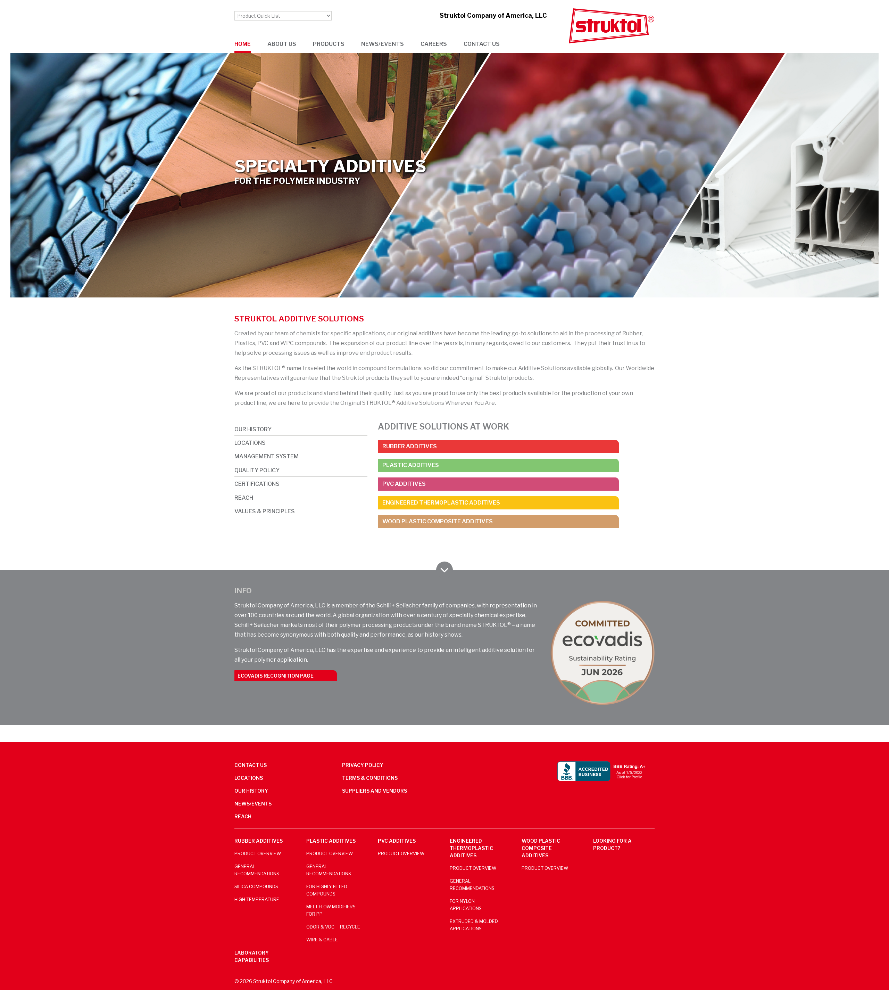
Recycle (350, 927)
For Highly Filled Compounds (326, 890)
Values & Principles (264, 511)
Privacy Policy (362, 765)
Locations (250, 443)
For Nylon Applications (466, 905)
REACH (243, 497)
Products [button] (328, 44)
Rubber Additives (409, 446)
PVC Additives (404, 484)
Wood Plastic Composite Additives (437, 521)
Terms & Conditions (370, 778)
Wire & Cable (322, 939)
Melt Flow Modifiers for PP (331, 910)
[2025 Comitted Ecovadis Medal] (602, 653)
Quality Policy (257, 470)
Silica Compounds (256, 886)
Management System (266, 456)
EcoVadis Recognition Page (276, 676)
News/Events (253, 804)
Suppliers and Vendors (374, 791)
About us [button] (281, 44)
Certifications (257, 484)
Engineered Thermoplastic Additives (441, 502)
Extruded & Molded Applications (474, 925)
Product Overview (257, 853)
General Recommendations (256, 870)
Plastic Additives (410, 465)
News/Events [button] (382, 44)
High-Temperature (256, 899)
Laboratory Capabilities (251, 956)
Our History (253, 429)
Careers (434, 44)
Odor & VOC (320, 927)
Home (242, 44)
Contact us (482, 44)
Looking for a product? (612, 844)
